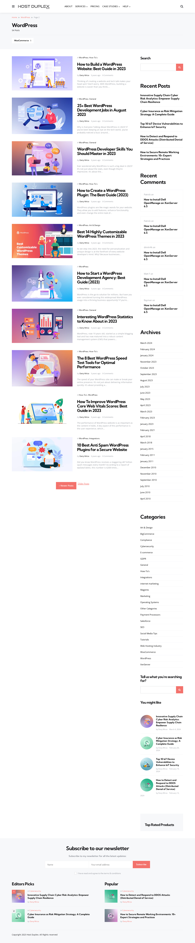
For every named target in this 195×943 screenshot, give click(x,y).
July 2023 (145, 386)
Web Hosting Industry (151, 645)
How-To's (93, 57)
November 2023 (148, 361)
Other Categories (148, 608)
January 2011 (146, 461)
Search (145, 58)
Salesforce (145, 621)
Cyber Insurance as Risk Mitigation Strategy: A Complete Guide (161, 112)
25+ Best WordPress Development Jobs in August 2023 (101, 110)
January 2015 (146, 448)
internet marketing (149, 583)
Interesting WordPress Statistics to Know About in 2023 (105, 319)
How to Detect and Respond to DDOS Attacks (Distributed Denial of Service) (161, 140)
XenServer (145, 664)
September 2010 (148, 479)
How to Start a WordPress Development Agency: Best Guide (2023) (101, 278)
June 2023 (145, 392)
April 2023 (145, 405)
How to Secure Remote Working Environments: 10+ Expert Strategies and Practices (159, 156)
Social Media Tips (148, 633)
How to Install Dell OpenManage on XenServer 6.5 (161, 203)
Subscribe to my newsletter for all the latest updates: (97, 856)
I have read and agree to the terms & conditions (99, 873)
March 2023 (146, 411)
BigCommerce (147, 533)
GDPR (143, 558)
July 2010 (145, 486)
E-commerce (146, 552)
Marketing (145, 596)
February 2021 (147, 430)
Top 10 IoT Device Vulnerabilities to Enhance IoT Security (161, 125)
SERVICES (80, 6)
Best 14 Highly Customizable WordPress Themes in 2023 (102, 234)
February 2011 (147, 455)
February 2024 (147, 349)
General (92, 99)
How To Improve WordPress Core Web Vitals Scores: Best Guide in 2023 (102, 406)
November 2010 (148, 473)
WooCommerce (22, 40)
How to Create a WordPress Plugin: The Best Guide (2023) (102, 192)
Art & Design (94, 225)
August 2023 (146, 380)
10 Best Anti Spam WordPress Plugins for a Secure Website (102, 447)
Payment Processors (150, 614)
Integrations (94, 438)
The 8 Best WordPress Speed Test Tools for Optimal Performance (102, 362)
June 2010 (145, 492)
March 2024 (146, 343)
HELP (125, 6)
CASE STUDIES (110, 6)
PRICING (95, 6)
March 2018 (146, 442)
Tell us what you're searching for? (161, 679)
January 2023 (146, 423)
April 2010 (145, 498)
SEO (142, 627)
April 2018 (145, 436)
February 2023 (147, 417)
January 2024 (146, 355)
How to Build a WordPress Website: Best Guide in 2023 (101, 66)
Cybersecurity (147, 546)
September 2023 (148, 374)
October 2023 (147, 367)
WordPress (25, 17)
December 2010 (148, 467)
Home (14, 17)
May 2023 (145, 399)
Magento (144, 589)
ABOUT (68, 6)
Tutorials (144, 639)
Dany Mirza (84, 75)
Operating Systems (149, 602)
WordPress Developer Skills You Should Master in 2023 (105, 151)
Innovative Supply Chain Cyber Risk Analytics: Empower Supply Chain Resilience (159, 99)
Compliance (146, 540)
